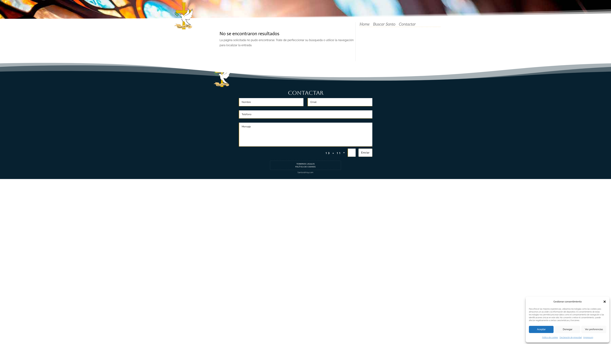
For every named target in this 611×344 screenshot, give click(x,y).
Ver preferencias (594, 329)
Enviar (365, 152)
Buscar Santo (384, 25)
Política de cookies (550, 337)
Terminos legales (305, 164)
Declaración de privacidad (571, 337)
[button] (604, 301)
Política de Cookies (305, 166)
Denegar (567, 329)
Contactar (407, 25)
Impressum (588, 337)
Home (365, 25)
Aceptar (541, 329)
